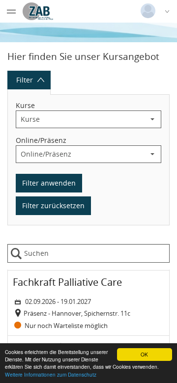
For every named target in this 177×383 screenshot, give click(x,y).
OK (144, 354)
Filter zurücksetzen (53, 205)
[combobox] (80, 119)
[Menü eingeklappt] (11, 11)
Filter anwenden (49, 183)
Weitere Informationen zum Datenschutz (50, 374)
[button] (152, 119)
